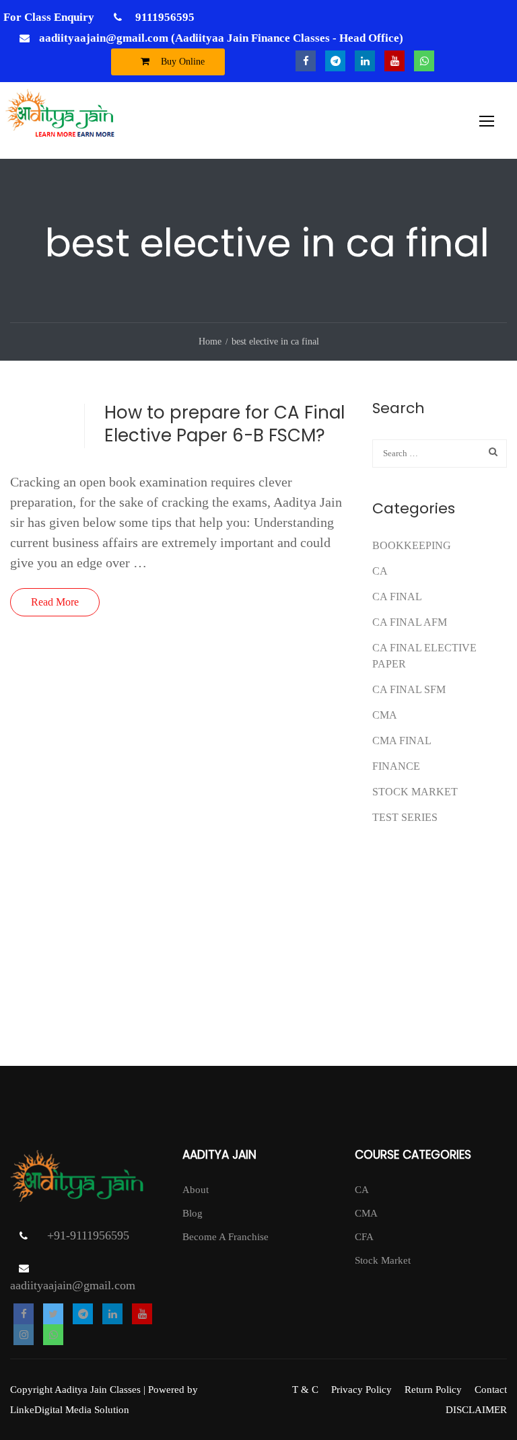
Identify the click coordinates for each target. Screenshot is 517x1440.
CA (380, 571)
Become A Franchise (225, 1236)
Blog (192, 1213)
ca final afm (409, 622)
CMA (384, 715)
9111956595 (164, 17)
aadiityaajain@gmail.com (72, 1285)
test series (405, 817)
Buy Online (181, 62)
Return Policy (433, 1389)
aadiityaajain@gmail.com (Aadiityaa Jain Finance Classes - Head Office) (221, 38)
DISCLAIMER (476, 1409)
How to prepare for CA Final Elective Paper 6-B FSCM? (224, 424)
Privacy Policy (361, 1389)
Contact (491, 1389)
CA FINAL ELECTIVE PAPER (424, 656)
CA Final (397, 596)
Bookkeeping (411, 545)
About (195, 1189)
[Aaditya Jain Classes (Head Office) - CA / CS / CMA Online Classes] (62, 120)
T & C (305, 1389)
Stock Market (415, 791)
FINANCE (396, 766)
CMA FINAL (402, 740)
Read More (55, 602)
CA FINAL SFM (409, 689)
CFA (364, 1236)
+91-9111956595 (88, 1235)
